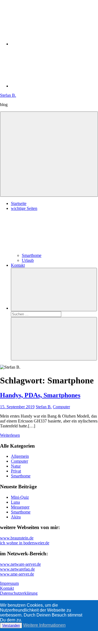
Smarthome (31, 255)
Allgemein (20, 456)
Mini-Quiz (20, 497)
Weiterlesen (10, 435)
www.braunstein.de (16, 538)
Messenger (20, 507)
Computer (61, 406)
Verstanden (11, 625)
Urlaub (28, 260)
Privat (16, 471)
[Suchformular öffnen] (54, 289)
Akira (16, 517)
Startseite (18, 203)
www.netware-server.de (20, 564)
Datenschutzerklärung (19, 593)
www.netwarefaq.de (17, 569)
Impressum (9, 583)
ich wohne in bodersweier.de (24, 543)
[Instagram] (52, 44)
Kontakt (18, 265)
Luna (15, 502)
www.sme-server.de (17, 574)
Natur (16, 466)
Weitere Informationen (44, 625)
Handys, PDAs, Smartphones (40, 395)
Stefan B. (8, 95)
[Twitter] (52, 86)
